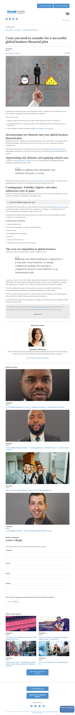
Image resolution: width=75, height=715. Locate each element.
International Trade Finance (41, 307)
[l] (13, 19)
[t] (7, 19)
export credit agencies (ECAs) (36, 181)
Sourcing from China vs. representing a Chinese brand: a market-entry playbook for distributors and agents (21, 664)
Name (8, 563)
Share (66, 53)
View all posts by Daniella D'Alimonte (37, 358)
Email (8, 573)
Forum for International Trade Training (50, 711)
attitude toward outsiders (46, 128)
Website (8, 583)
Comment (9, 550)
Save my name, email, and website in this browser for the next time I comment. (30, 597)
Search (67, 20)
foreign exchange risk (27, 160)
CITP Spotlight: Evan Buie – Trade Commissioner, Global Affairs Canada (28, 531)
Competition (9, 280)
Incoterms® (17, 30)
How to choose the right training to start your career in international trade (28, 490)
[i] (17, 19)
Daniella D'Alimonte (14, 53)
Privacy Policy (39, 712)
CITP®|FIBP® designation (30, 30)
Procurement (9, 30)
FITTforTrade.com (38, 688)
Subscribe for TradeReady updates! (37, 672)
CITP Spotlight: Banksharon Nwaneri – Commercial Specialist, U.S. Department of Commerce (35, 407)
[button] (37, 314)
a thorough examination (55, 149)
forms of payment (60, 207)
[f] (10, 19)
